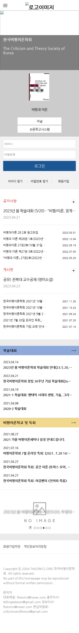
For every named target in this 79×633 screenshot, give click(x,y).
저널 (39, 121)
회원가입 (63, 181)
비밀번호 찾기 (39, 181)
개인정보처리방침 (35, 546)
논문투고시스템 (40, 129)
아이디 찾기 (15, 181)
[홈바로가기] (39, 5)
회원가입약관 (11, 546)
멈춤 (30, 527)
